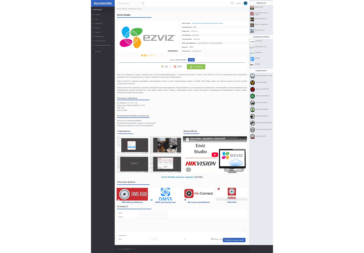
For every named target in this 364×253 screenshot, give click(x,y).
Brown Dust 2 (259, 30)
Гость (239, 3)
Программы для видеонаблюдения (204, 23)
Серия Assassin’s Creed (264, 75)
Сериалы (98, 32)
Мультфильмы (99, 36)
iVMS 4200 (231, 202)
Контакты (98, 51)
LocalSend (258, 41)
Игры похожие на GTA (264, 129)
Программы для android (102, 45)
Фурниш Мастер (261, 18)
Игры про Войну (262, 116)
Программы (98, 23)
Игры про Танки (262, 102)
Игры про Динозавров (264, 122)
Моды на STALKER (262, 89)
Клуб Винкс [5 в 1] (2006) (261, 13)
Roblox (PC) (259, 7)
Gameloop (258, 52)
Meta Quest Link (260, 46)
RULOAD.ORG (103, 3)
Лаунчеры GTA (261, 136)
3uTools (257, 58)
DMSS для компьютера (165, 202)
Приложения (132, 8)
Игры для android (100, 41)
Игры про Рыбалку (263, 96)
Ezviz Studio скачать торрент (177, 177)
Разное (139, 8)
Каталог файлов (122, 8)
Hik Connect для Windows (198, 202)
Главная (97, 14)
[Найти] (143, 3)
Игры (96, 19)
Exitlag (257, 64)
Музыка (97, 28)
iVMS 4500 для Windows (132, 202)
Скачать (198, 66)
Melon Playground (261, 24)
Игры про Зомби (262, 109)
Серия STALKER (261, 82)
